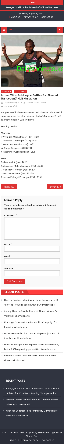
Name (8, 244)
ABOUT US (15, 17)
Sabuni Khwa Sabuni (36, 102)
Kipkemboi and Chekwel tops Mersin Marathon (11, 186)
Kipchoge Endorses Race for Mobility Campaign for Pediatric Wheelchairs (30, 325)
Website (8, 268)
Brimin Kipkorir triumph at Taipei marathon (56, 186)
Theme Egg (31, 436)
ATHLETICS (6, 91)
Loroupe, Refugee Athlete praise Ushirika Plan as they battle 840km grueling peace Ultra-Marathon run (31, 347)
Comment (10, 215)
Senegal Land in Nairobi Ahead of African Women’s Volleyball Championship (30, 313)
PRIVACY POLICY (31, 17)
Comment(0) (10, 106)
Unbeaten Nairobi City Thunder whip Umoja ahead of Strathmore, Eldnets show (31, 336)
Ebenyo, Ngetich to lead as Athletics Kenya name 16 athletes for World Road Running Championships (31, 302)
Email (7, 256)
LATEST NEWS (20, 91)
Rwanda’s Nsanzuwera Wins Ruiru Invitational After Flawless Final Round (30, 358)
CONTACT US (47, 17)
